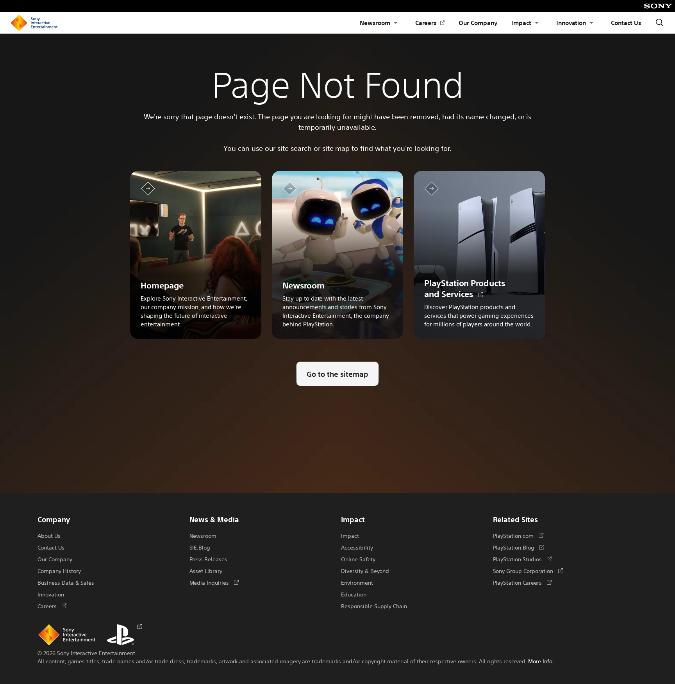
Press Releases (208, 558)
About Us (49, 535)
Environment (357, 582)
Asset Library (206, 570)
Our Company (478, 22)
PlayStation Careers (522, 582)
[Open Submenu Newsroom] (395, 22)
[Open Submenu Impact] (536, 22)
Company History (59, 570)
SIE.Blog (200, 547)
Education (353, 594)
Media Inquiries (214, 582)
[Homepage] (34, 23)
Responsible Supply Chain (374, 605)
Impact (521, 22)
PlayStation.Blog (518, 547)
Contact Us (626, 22)
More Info (540, 660)
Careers (430, 22)
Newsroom (375, 22)
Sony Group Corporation (528, 570)
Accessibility (357, 547)
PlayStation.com (518, 535)
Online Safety (358, 558)
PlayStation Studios (522, 558)
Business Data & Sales (66, 582)
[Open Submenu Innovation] (591, 22)
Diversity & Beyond (365, 570)
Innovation (571, 22)
